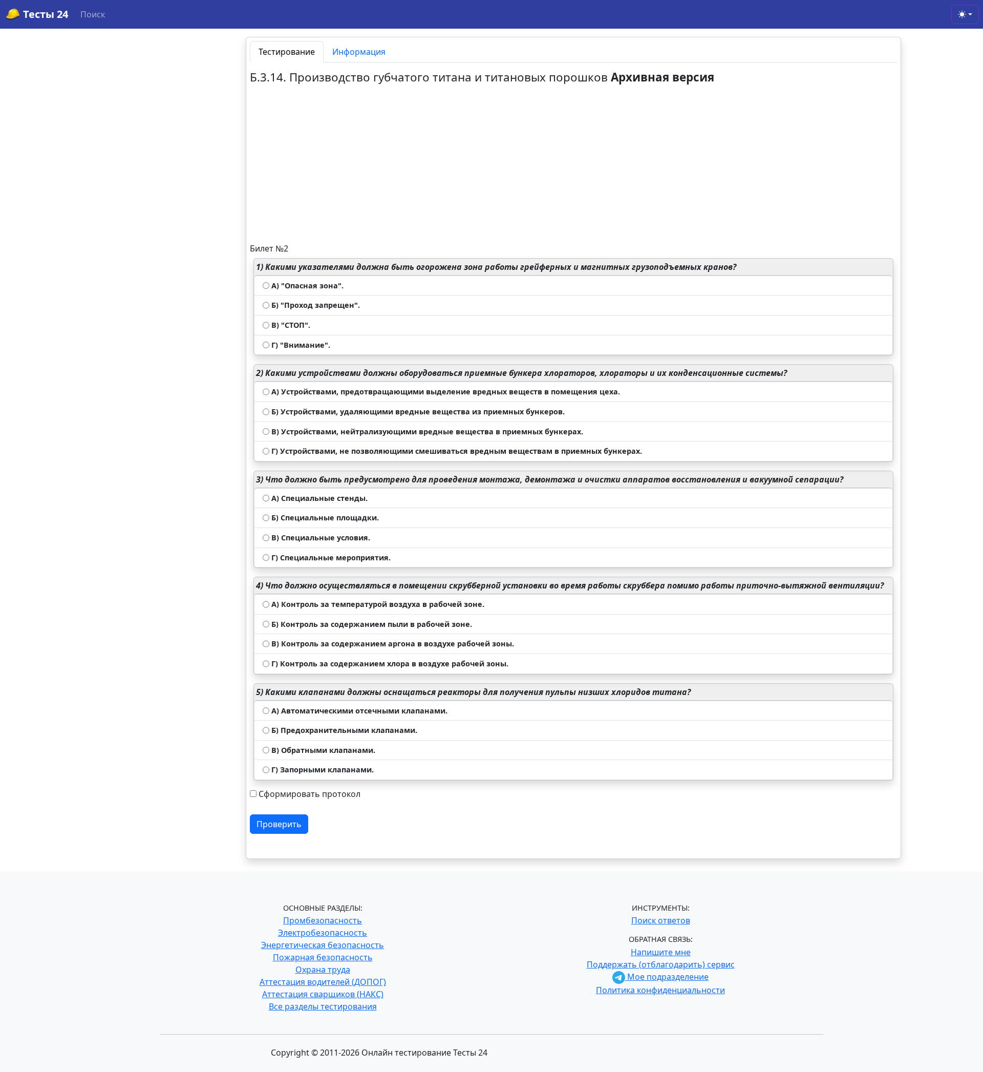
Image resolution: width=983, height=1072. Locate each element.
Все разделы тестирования (323, 1006)
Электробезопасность (322, 932)
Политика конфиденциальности (660, 990)
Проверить (279, 824)
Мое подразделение (667, 976)
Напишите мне (661, 952)
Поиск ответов (660, 920)
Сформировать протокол (309, 794)
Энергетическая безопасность (322, 945)
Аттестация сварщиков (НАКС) (322, 994)
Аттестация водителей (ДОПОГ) (323, 981)
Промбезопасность (322, 920)
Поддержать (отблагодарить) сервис (661, 964)
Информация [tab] (359, 51)
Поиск (92, 14)
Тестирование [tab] (287, 51)
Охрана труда (322, 969)
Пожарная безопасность (323, 957)
